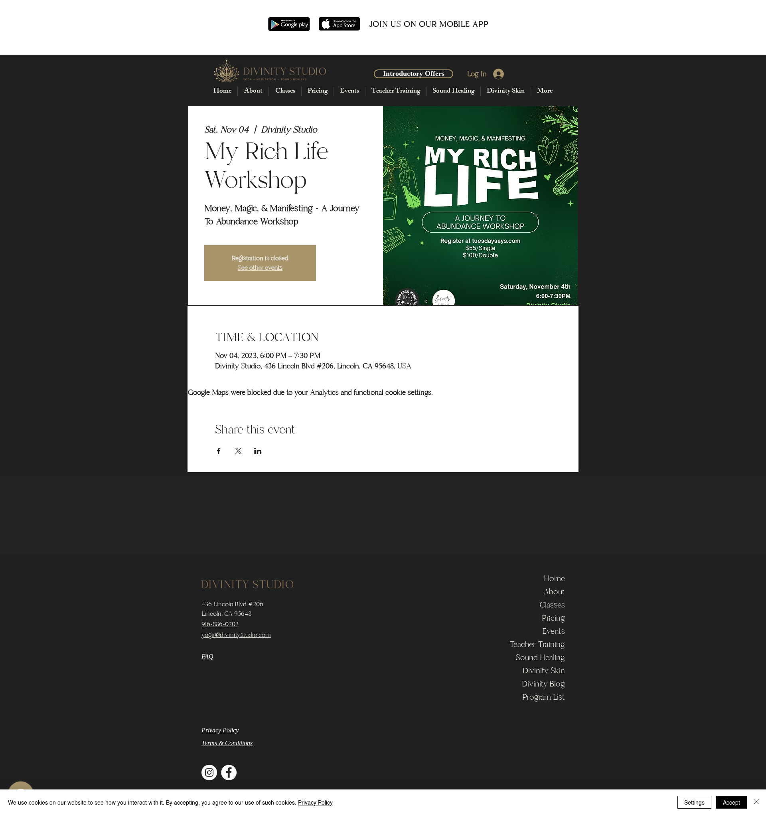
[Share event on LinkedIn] (258, 451)
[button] (252, 91)
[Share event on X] (238, 451)
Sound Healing (540, 657)
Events (553, 631)
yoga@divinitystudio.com (236, 635)
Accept (731, 802)
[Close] (756, 802)
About (554, 591)
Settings (694, 802)
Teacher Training (537, 644)
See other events (260, 267)
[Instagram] (209, 772)
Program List (543, 697)
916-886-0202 (220, 624)
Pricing (553, 618)
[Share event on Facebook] (219, 451)
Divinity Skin (544, 670)
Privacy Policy (315, 802)
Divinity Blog (543, 684)
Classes (552, 604)
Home (554, 578)
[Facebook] (229, 772)
